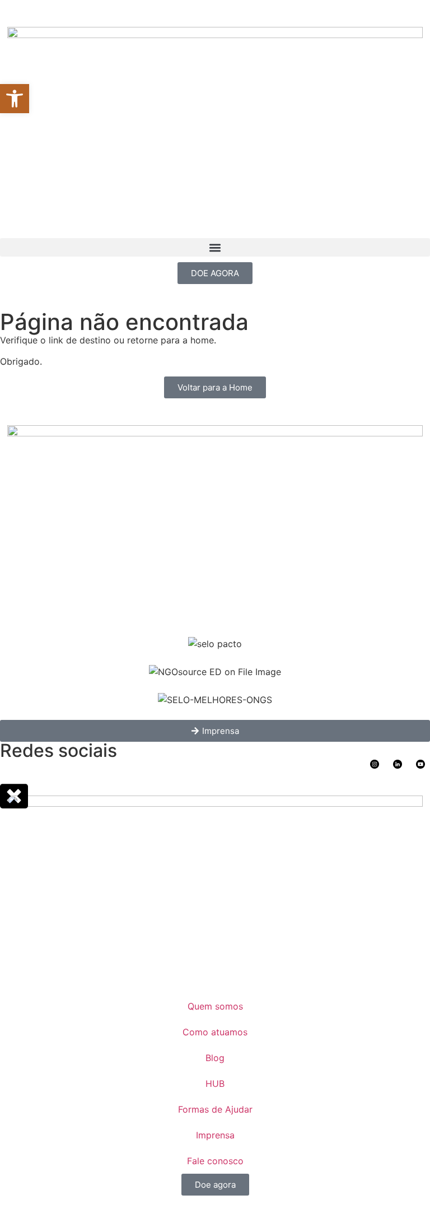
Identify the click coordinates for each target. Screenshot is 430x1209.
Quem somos (215, 1006)
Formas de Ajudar (215, 1109)
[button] (215, 247)
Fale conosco (215, 1160)
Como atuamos (215, 1032)
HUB (215, 1083)
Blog (215, 1057)
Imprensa (215, 1135)
